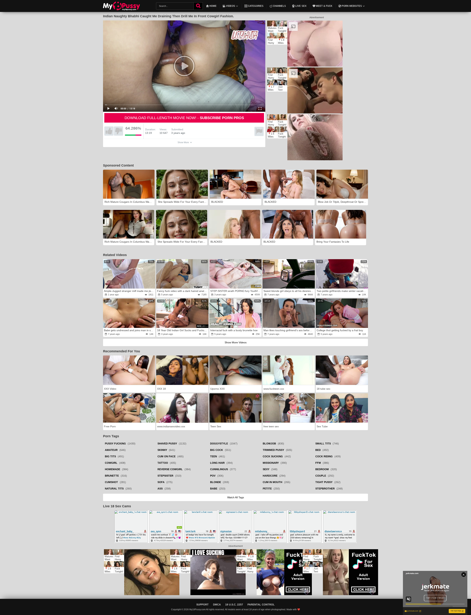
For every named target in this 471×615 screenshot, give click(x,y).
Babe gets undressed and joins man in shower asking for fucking (129, 330)
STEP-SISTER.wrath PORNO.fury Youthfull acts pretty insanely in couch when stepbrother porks (235, 290)
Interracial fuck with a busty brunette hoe (234, 330)
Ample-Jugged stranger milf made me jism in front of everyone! (129, 290)
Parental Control (261, 604)
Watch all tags (235, 497)
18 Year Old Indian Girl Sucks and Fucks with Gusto (182, 330)
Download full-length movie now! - (184, 118)
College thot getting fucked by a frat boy (340, 330)
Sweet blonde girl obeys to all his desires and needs (288, 290)
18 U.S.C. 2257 (234, 604)
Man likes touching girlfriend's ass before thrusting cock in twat (288, 330)
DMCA (217, 604)
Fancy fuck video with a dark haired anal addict (182, 290)
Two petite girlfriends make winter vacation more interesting (342, 290)
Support (202, 604)
